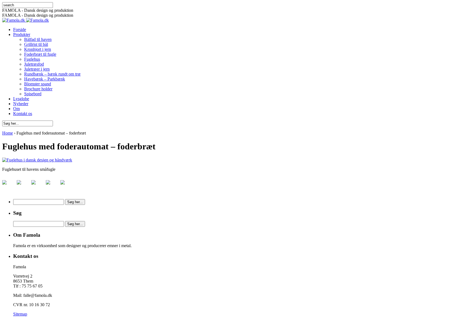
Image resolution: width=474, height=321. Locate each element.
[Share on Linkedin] (52, 186)
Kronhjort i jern (37, 49)
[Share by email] (67, 186)
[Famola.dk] (25, 20)
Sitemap (20, 314)
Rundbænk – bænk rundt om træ (52, 74)
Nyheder (20, 103)
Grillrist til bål (36, 44)
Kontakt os (22, 113)
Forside (19, 29)
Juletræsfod (34, 64)
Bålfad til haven (38, 39)
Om (16, 108)
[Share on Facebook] (8, 186)
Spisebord (32, 93)
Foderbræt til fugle (40, 54)
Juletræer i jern (37, 69)
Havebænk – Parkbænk (44, 79)
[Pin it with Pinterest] (37, 186)
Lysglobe (21, 98)
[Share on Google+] (23, 186)
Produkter (21, 34)
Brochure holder (38, 88)
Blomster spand (37, 84)
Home (7, 133)
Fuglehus (32, 59)
